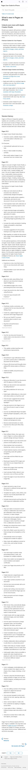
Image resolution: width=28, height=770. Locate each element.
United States (3, 763)
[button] (19, 1)
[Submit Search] (3, 10)
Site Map (24, 767)
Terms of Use (10, 767)
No (18, 753)
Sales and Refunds (17, 767)
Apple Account (12, 725)
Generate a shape (8, 105)
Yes (10, 753)
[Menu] (26, 1)
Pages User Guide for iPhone (10, 5)
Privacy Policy (3, 767)
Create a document (11, 66)
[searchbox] (14, 10)
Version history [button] (7, 116)
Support (6, 756)
